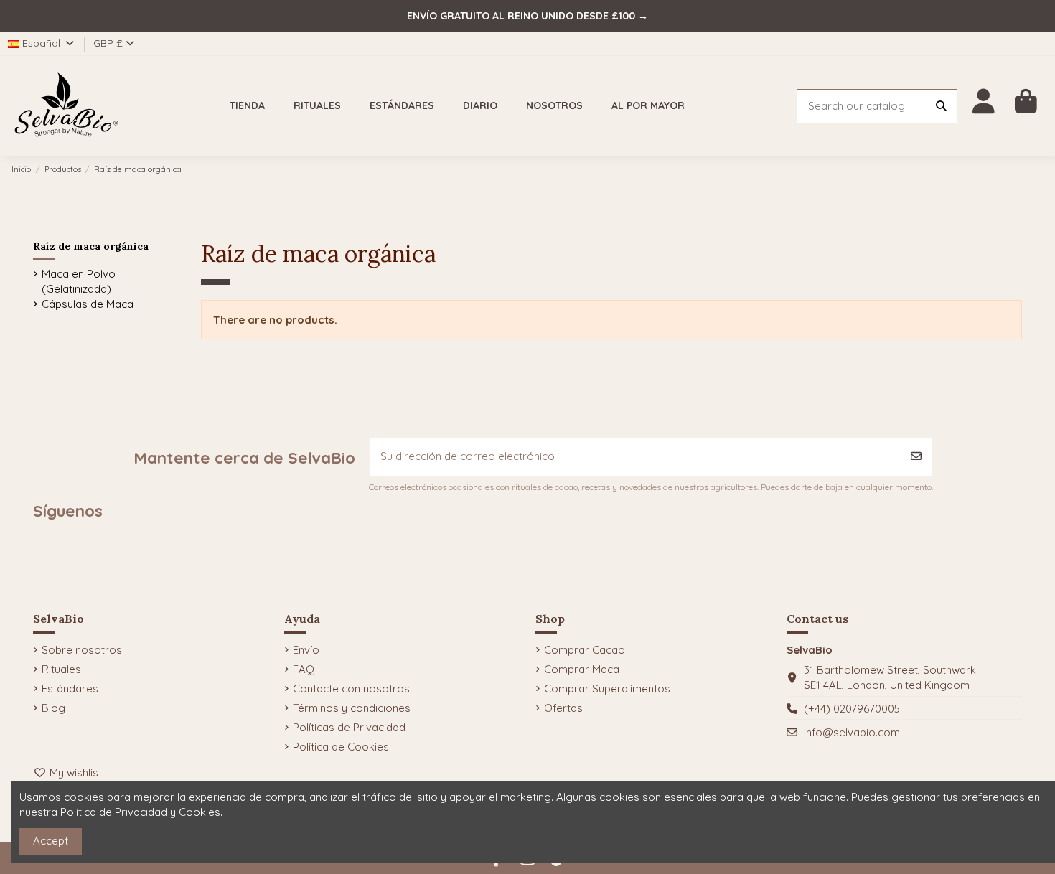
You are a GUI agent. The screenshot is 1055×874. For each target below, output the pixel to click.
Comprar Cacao (584, 650)
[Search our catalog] (941, 106)
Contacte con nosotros (351, 688)
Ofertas (563, 708)
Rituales (61, 669)
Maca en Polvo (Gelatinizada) (79, 281)
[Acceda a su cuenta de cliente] (984, 101)
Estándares (70, 688)
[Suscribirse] (916, 457)
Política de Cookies (341, 746)
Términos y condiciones (352, 708)
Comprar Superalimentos (607, 688)
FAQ (303, 669)
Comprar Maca (581, 669)
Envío (306, 650)
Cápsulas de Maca (87, 304)
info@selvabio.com (852, 732)
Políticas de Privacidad (349, 727)
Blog (53, 708)
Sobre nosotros (82, 650)
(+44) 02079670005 (852, 708)
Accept (50, 840)
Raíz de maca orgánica (91, 246)
